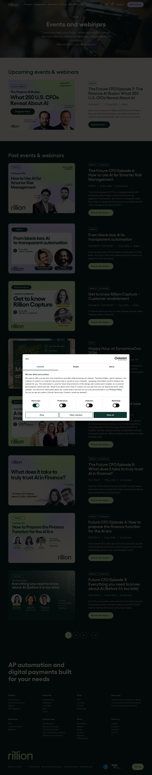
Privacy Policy (115, 390)
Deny (42, 415)
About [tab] (111, 367)
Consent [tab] (40, 367)
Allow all (110, 415)
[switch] (62, 405)
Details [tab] (76, 367)
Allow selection (76, 415)
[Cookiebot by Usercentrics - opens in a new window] (116, 359)
